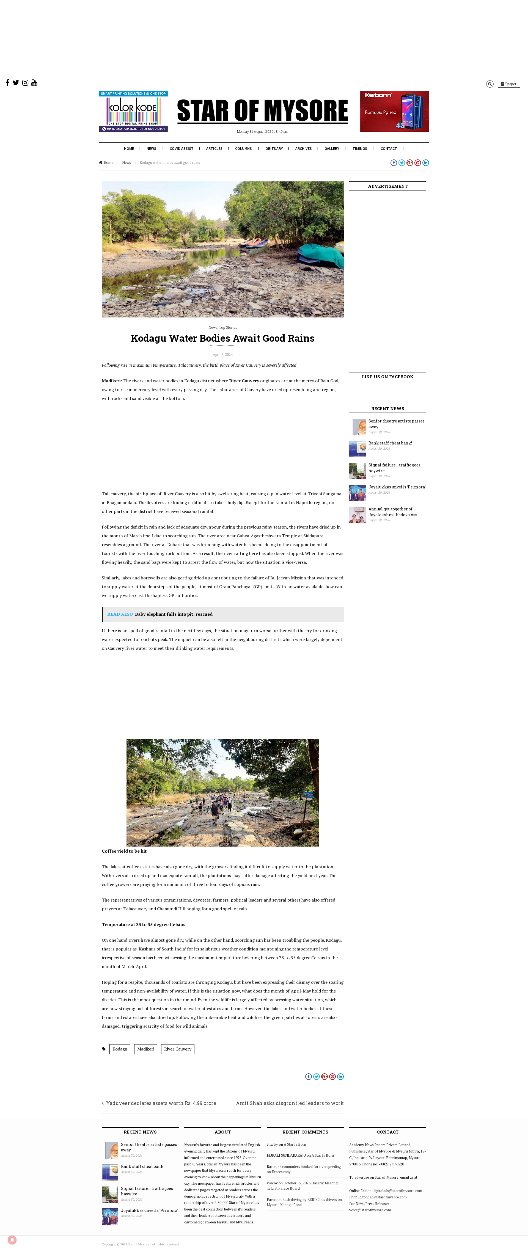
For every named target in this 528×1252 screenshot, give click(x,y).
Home (129, 148)
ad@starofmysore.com (388, 1197)
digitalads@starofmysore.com (397, 1190)
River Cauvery (177, 1049)
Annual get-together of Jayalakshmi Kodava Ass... (394, 511)
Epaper (510, 83)
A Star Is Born (295, 1144)
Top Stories (228, 327)
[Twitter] (16, 83)
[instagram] (25, 83)
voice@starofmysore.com (370, 1209)
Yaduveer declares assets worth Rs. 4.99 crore (161, 1103)
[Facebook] (8, 83)
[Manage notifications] (12, 1240)
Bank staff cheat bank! (390, 443)
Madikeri (145, 1049)
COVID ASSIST (182, 148)
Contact (389, 148)
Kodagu (119, 1049)
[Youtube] (34, 83)
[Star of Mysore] (250, 118)
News (151, 148)
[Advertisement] (165, 38)
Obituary (274, 148)
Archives (303, 148)
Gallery (331, 148)
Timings (360, 148)
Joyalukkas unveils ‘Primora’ (397, 487)
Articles (214, 148)
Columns (243, 148)
